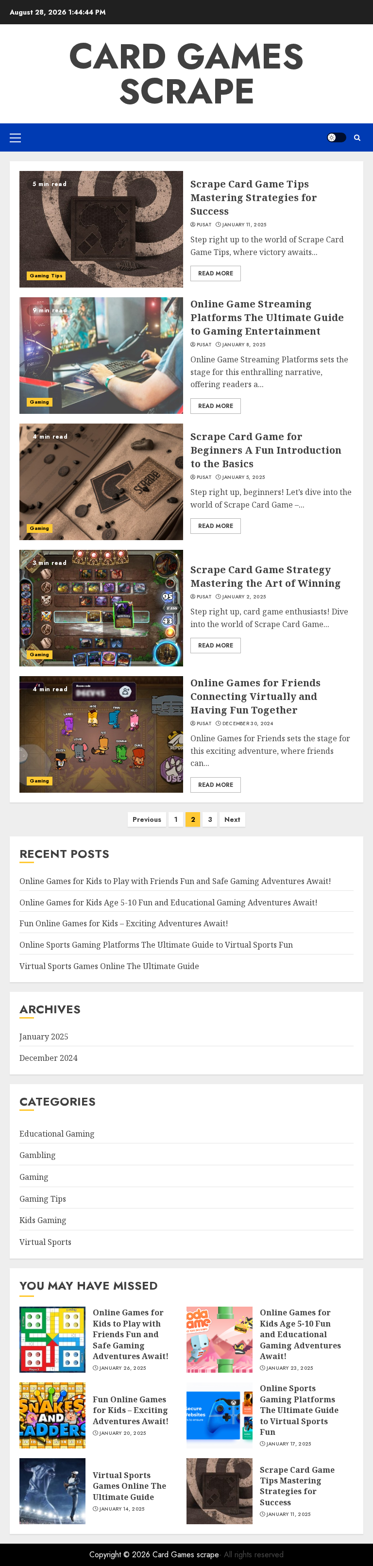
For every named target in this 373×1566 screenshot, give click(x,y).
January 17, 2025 (289, 1444)
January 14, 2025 (122, 1509)
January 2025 (43, 1036)
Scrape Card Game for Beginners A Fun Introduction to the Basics (265, 450)
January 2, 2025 (244, 597)
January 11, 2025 (244, 224)
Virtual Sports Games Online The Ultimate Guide (109, 966)
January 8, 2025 (244, 344)
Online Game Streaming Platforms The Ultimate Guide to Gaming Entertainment (267, 317)
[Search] (357, 137)
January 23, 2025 (290, 1368)
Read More (215, 273)
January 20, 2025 (123, 1433)
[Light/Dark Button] (336, 137)
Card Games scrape (186, 74)
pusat (204, 224)
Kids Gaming (43, 1220)
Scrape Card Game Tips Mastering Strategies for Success (253, 197)
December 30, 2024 (247, 723)
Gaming (40, 402)
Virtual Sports (45, 1242)
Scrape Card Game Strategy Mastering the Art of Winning (265, 576)
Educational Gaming (57, 1133)
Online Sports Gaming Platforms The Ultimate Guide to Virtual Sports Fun (156, 944)
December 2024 (48, 1058)
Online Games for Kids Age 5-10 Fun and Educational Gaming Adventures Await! (168, 902)
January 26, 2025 (123, 1368)
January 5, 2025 (243, 477)
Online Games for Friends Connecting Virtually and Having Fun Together (255, 696)
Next (232, 819)
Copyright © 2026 (121, 1554)
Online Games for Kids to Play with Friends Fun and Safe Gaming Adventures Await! (175, 881)
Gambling (37, 1155)
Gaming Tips (46, 275)
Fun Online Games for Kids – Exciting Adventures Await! (123, 923)
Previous (147, 819)
